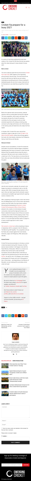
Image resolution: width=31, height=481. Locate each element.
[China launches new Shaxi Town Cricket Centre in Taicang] (5, 365)
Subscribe (26, 464)
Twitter (7, 286)
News (3, 22)
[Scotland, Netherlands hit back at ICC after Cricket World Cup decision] (5, 386)
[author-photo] (15, 340)
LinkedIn (17, 286)
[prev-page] (2, 399)
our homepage (18, 280)
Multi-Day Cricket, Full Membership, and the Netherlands (6, 326)
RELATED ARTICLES (6, 360)
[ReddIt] (16, 37)
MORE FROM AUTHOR (18, 360)
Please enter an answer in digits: (9, 433)
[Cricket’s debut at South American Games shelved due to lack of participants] (5, 393)
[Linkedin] (12, 37)
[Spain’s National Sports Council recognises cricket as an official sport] (5, 372)
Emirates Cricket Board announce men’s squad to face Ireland (23, 326)
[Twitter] (6, 37)
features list (9, 292)
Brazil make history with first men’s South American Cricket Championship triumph (18, 379)
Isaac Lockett (5, 34)
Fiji (6, 307)
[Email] (19, 37)
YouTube (24, 286)
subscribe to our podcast (17, 293)
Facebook (12, 286)
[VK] (26, 37)
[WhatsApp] (9, 37)
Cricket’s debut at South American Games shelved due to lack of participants (18, 393)
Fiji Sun (3, 256)
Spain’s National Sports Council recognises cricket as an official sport (17, 372)
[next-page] (5, 399)
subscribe (18, 282)
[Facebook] (2, 37)
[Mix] (22, 37)
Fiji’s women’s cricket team (8, 226)
